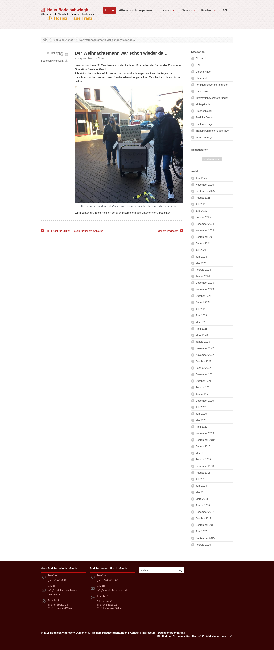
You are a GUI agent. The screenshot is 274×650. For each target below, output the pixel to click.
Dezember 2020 (205, 400)
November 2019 (205, 433)
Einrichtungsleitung (212, 159)
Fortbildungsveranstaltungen (212, 84)
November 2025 (205, 184)
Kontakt (207, 10)
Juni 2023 (201, 315)
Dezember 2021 (205, 374)
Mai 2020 (201, 420)
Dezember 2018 (205, 466)
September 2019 (205, 440)
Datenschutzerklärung (171, 632)
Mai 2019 (201, 453)
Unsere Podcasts (170, 231)
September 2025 (205, 191)
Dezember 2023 (205, 282)
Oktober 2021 (203, 380)
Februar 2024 (203, 269)
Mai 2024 (201, 263)
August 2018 (203, 472)
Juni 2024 (201, 256)
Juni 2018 (201, 485)
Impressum (149, 632)
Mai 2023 (201, 322)
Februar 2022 (203, 367)
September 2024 (205, 236)
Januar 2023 (203, 341)
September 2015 (205, 538)
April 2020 (201, 426)
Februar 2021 (203, 387)
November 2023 (205, 289)
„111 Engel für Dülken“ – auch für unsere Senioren (72, 231)
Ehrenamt (201, 78)
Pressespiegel (204, 110)
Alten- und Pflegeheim (135, 10)
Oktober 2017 (203, 518)
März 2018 (202, 498)
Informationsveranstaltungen (212, 97)
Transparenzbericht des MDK (212, 130)
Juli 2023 (201, 309)
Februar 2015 (203, 544)
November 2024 (205, 230)
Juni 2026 (201, 178)
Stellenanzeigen (205, 124)
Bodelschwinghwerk (52, 60)
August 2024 (203, 243)
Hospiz (166, 10)
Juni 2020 (201, 413)
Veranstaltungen (205, 137)
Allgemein (201, 58)
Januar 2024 (203, 276)
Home (109, 10)
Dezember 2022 (205, 348)
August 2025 (203, 197)
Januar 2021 (203, 394)
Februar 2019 (203, 459)
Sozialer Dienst (63, 39)
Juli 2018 (201, 479)
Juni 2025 (201, 210)
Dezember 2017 (205, 511)
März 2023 (202, 335)
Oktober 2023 (203, 295)
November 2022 (205, 354)
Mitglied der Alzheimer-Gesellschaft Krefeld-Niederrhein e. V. (194, 636)
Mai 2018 (201, 492)
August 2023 (203, 302)
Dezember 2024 (205, 223)
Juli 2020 (201, 407)
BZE (225, 10)
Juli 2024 (201, 249)
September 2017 (205, 524)
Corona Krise (203, 71)
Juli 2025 (201, 204)
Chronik (186, 10)
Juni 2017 (201, 531)
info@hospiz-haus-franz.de (112, 590)
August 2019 (203, 446)
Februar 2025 (203, 217)
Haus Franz (202, 91)
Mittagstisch (203, 104)
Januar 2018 (203, 505)
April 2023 (201, 328)
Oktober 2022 (203, 361)
